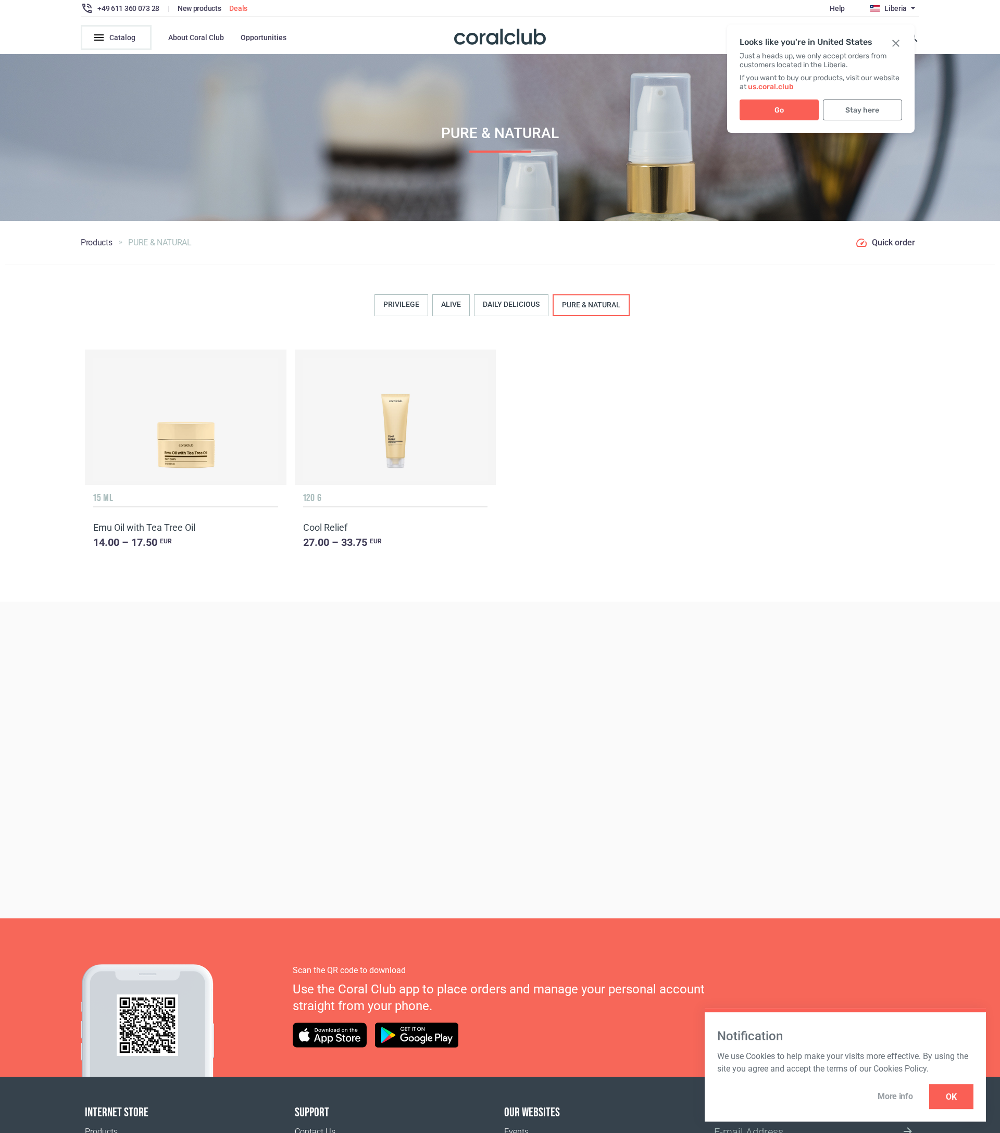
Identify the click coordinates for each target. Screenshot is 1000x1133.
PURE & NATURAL (591, 305)
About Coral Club (196, 37)
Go (779, 110)
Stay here (862, 110)
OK (951, 1097)
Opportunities (263, 37)
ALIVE (451, 304)
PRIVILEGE (401, 304)
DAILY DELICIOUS (511, 304)
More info (895, 1096)
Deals (238, 8)
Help (837, 8)
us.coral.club (771, 86)
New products (199, 8)
